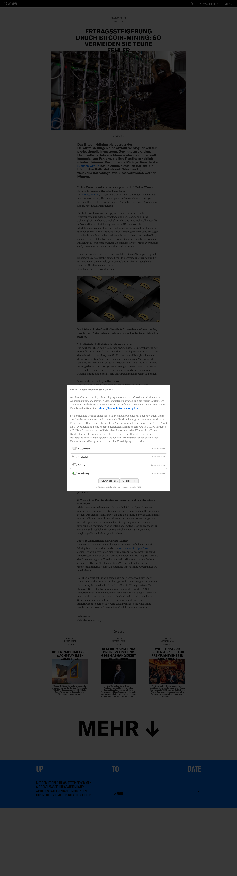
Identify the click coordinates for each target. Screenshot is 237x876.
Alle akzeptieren (129, 481)
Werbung (83, 473)
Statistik (83, 457)
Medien (82, 465)
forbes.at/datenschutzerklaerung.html (118, 408)
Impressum (123, 487)
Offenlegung (135, 487)
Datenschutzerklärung (106, 487)
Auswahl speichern (109, 481)
